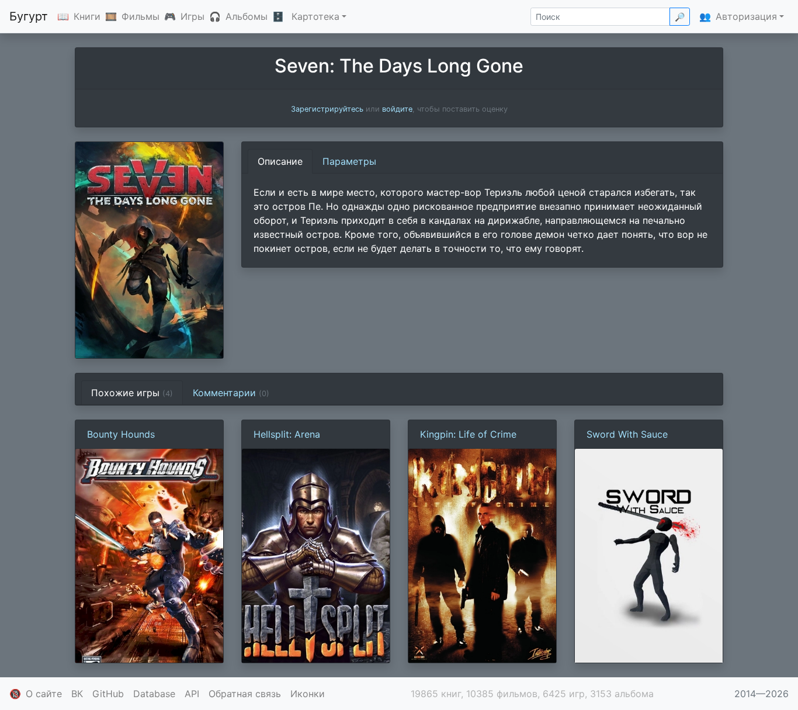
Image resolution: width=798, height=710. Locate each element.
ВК (77, 693)
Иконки (307, 693)
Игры (192, 16)
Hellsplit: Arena (287, 434)
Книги (87, 16)
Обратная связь (245, 693)
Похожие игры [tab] (132, 393)
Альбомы (246, 16)
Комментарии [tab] (231, 393)
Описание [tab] (280, 161)
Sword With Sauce (627, 434)
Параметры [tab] (349, 161)
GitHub (108, 693)
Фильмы (140, 16)
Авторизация (746, 16)
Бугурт (28, 16)
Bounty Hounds (121, 434)
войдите (397, 109)
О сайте (44, 693)
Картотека (315, 16)
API (192, 693)
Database (154, 693)
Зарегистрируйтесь (327, 109)
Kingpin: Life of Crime (468, 434)
